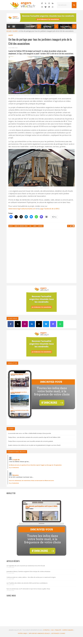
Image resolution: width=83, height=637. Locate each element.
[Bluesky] (46, 7)
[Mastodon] (49, 7)
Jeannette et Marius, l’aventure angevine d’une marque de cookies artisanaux (28, 571)
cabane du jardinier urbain (21, 226)
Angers (11, 226)
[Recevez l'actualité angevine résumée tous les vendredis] (41, 17)
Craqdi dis (16, 460)
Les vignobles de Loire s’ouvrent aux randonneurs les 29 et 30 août (26, 566)
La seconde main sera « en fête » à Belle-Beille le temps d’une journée (29, 433)
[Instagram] (49, 3)
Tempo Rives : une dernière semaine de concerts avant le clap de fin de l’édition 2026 (34, 437)
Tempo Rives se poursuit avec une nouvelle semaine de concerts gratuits (30, 441)
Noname (15, 475)
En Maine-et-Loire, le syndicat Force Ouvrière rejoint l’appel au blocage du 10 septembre (35, 465)
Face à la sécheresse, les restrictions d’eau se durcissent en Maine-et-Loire (31, 480)
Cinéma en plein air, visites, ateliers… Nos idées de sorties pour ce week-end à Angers (31, 577)
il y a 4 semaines (14, 483)
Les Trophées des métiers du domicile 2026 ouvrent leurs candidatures (27, 583)
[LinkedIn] (53, 3)
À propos (46, 630)
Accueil (9, 31)
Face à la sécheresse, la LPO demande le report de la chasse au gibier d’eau (28, 589)
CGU (52, 630)
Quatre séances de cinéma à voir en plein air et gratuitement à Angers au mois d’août (34, 445)
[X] (46, 3)
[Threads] (42, 7)
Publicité (58, 630)
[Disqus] (41, 257)
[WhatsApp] (53, 7)
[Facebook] (42, 3)
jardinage (40, 226)
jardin (34, 226)
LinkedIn (73, 226)
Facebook (68, 226)
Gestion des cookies (58, 633)
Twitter (71, 226)
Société (15, 31)
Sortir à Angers (67, 630)
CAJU (30, 226)
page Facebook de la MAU (49, 209)
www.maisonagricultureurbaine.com (22, 209)
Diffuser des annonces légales (39, 633)
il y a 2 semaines (14, 467)
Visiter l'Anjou (22, 633)
